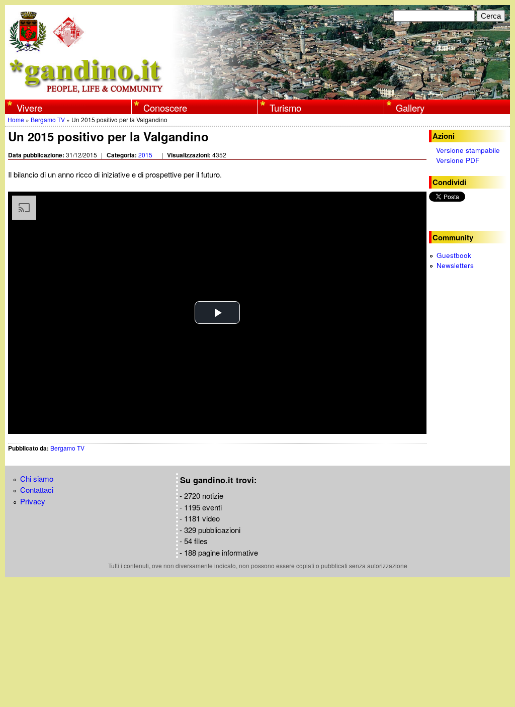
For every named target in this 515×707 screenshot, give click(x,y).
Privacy (32, 501)
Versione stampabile (468, 150)
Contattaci (36, 489)
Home (16, 119)
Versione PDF (457, 160)
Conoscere (165, 107)
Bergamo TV (48, 119)
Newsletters (455, 265)
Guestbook (454, 255)
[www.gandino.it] (257, 94)
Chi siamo (36, 478)
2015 (145, 154)
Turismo (285, 107)
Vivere (29, 107)
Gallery (410, 107)
